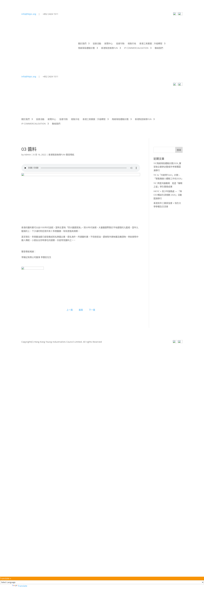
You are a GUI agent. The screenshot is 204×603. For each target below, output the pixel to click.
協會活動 (97, 43)
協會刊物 (120, 43)
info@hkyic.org (28, 14)
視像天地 (132, 43)
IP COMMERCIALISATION (136, 48)
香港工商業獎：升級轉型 (150, 43)
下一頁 (92, 309)
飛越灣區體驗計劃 (86, 48)
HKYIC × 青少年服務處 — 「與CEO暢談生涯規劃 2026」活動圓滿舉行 (168, 195)
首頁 (80, 309)
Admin (27, 154)
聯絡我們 (159, 48)
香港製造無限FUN (109, 48)
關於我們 (82, 43)
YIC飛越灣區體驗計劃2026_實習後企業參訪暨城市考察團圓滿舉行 (167, 167)
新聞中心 (108, 43)
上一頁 (69, 309)
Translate (22, 585)
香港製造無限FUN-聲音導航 (61, 154)
